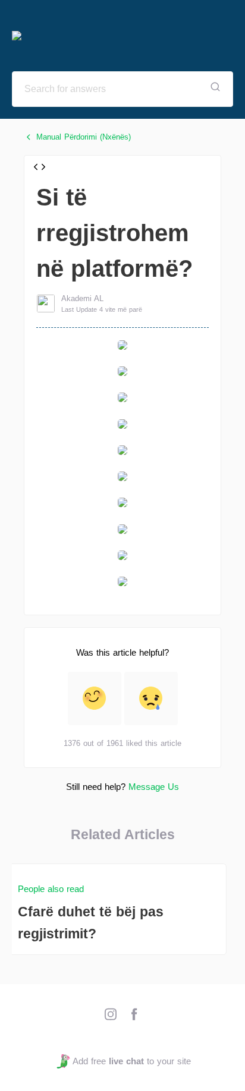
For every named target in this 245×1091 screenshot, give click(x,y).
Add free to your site (131, 1061)
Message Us (153, 787)
